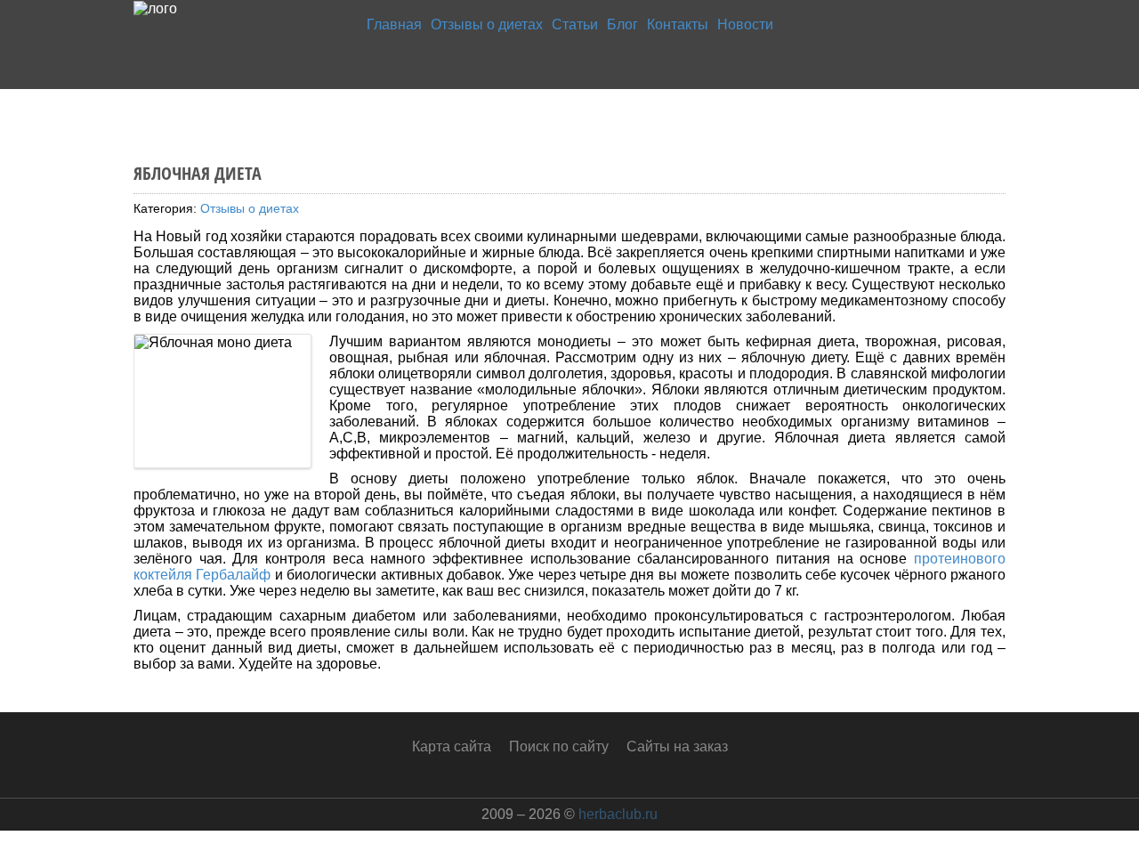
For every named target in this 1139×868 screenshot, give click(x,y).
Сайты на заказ (677, 746)
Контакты (677, 24)
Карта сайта (451, 746)
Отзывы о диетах (487, 24)
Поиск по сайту (559, 746)
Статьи (575, 24)
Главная (394, 24)
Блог (622, 24)
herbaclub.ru (618, 814)
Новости (745, 24)
